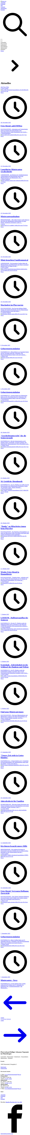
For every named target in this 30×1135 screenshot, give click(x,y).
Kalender (3, 4)
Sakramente (4, 8)
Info (2, 5)
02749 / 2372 (8, 1087)
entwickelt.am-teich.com (7, 1133)
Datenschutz (4, 1068)
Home (2, 51)
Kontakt (3, 9)
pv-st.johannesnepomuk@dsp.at (13, 1074)
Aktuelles (3, 2)
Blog (7, 87)
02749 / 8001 (8, 1078)
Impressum (3, 1067)
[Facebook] (15, 1132)
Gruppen (3, 7)
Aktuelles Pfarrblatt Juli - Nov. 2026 (14, 1102)
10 (10, 1019)
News (4, 87)
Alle (2, 87)
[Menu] (1, 40)
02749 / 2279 (8, 1083)
